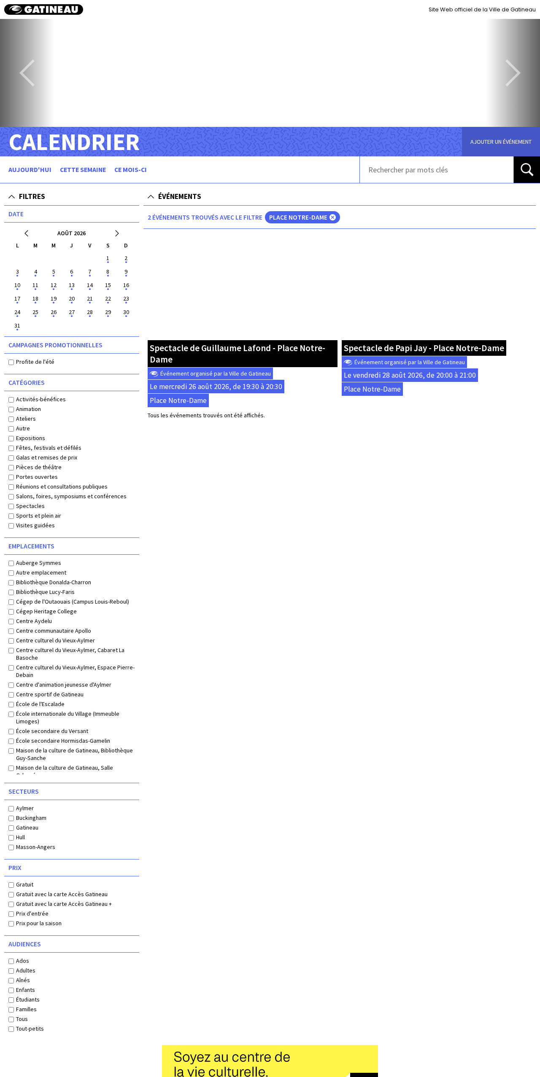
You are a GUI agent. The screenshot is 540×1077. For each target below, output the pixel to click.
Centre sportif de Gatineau (50, 694)
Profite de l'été (35, 361)
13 (72, 285)
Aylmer (25, 808)
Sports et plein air (38, 515)
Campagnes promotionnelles (55, 345)
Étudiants (28, 999)
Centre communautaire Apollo (53, 630)
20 (72, 298)
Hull (20, 837)
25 (35, 312)
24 (17, 312)
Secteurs (23, 791)
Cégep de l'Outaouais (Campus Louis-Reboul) (72, 601)
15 (108, 285)
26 (54, 312)
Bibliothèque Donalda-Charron (53, 582)
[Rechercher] (527, 170)
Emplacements (31, 546)
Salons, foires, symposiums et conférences (71, 496)
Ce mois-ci (130, 170)
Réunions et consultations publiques (62, 486)
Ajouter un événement (501, 141)
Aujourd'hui (29, 170)
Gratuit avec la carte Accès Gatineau (62, 894)
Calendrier (74, 141)
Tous (22, 1019)
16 (126, 285)
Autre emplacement (41, 572)
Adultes (25, 970)
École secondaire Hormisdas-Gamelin (63, 740)
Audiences (24, 944)
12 (54, 285)
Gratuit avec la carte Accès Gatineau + (64, 904)
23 (126, 298)
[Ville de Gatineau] (43, 9)
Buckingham (31, 818)
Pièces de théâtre (39, 467)
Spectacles (30, 506)
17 (17, 298)
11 (35, 285)
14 (90, 285)
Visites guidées (35, 525)
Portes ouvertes (37, 477)
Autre (23, 428)
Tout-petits (30, 1028)
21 (90, 298)
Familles (26, 1009)
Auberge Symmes (38, 563)
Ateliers (26, 418)
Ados (22, 960)
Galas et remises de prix (46, 457)
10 (17, 285)
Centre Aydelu (34, 621)
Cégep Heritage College (46, 611)
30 (126, 312)
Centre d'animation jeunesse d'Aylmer (63, 684)
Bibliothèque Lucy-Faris (45, 592)
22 (108, 298)
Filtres (32, 196)
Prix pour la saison (39, 923)
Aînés (23, 980)
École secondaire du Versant (52, 731)
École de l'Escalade (40, 704)
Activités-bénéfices (41, 399)
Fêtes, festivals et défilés (48, 447)
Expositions (30, 438)
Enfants (25, 990)
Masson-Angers (35, 847)
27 (72, 312)
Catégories (26, 383)
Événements (179, 196)
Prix (15, 868)
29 (108, 312)
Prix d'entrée (32, 913)
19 (54, 298)
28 (90, 312)
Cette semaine (83, 170)
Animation (28, 409)
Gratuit (24, 884)
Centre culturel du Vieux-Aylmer (55, 640)
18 (35, 298)
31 (17, 325)
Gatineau (27, 827)
